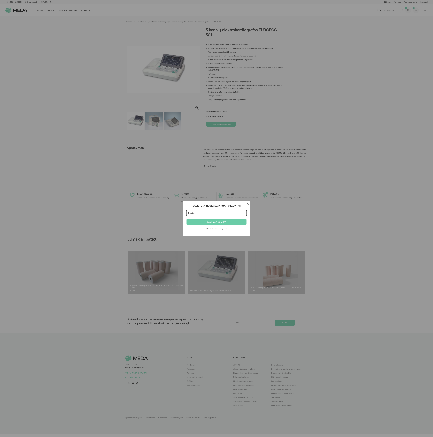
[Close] (247, 203)
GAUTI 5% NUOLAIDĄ (216, 222)
